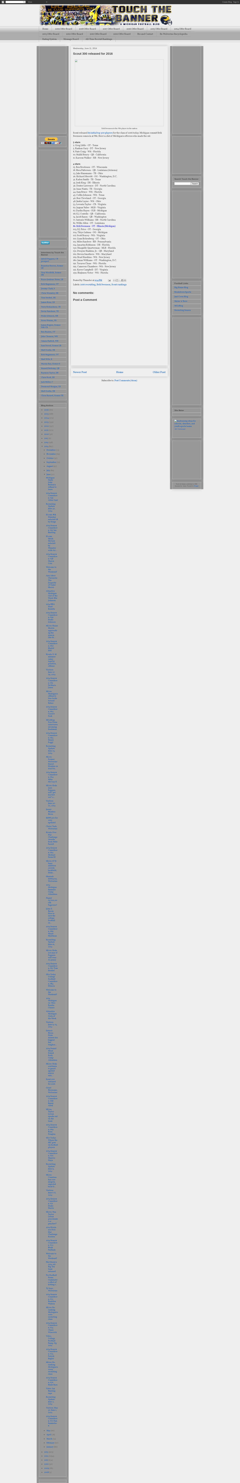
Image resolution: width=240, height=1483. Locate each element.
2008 (46, 1472)
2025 (46, 414)
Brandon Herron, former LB (52, 267)
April (49, 1434)
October (50, 458)
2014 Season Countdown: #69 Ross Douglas (52, 1130)
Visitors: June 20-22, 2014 (51, 803)
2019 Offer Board (63, 29)
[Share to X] (119, 280)
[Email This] (114, 280)
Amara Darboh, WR (49, 341)
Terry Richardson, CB (51, 307)
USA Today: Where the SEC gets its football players (52, 1143)
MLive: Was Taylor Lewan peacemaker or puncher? (52, 1218)
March (50, 1439)
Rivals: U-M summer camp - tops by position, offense (51, 660)
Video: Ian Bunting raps (50, 1391)
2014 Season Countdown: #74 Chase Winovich (52, 1328)
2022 (46, 426)
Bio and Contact (145, 34)
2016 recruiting (88, 284)
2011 (46, 1460)
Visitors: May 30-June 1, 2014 (52, 1410)
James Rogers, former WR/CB (51, 326)
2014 (46, 446)
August (50, 466)
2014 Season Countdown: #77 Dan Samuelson (52, 1421)
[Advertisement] (52, 88)
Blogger (196, 486)
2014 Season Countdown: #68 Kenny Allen (52, 1101)
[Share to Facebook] (122, 280)
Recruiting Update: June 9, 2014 (51, 1167)
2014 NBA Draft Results (50, 606)
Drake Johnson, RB (49, 316)
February (51, 1443)
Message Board (71, 39)
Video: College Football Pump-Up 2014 (51, 1341)
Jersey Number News (50, 812)
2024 (46, 418)
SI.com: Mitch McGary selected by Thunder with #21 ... (52, 543)
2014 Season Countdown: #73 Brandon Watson (52, 1299)
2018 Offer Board (87, 29)
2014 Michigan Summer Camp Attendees (51, 890)
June (49, 474)
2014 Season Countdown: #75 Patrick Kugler (52, 1354)
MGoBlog (178, 306)
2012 (46, 1456)
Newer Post (80, 372)
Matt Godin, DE (48, 350)
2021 (46, 430)
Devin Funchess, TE (50, 311)
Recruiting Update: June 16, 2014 (51, 943)
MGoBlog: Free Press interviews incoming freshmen (52, 725)
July (49, 470)
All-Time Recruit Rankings (99, 39)
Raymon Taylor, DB (49, 373)
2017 (46, 438)
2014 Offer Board (182, 29)
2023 (46, 422)
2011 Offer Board (98, 34)
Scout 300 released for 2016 (51, 1081)
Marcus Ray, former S (50, 364)
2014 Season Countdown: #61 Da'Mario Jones (52, 683)
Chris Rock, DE (48, 377)
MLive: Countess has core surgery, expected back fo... (51, 1181)
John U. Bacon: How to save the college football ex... (50, 916)
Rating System (49, 39)
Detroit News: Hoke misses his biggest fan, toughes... (52, 1037)
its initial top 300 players (100, 133)
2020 (46, 434)
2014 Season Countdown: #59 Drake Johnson (52, 617)
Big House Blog (181, 287)
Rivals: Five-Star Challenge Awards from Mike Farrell (52, 838)
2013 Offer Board (50, 34)
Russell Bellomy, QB (50, 368)
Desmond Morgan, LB (51, 386)
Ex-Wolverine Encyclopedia (173, 34)
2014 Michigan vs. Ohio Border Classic (51, 1003)
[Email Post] (109, 280)
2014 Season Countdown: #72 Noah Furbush (52, 1245)
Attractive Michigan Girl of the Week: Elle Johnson (52, 596)
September (52, 462)
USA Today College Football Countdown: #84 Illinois (52, 980)
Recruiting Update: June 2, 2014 (51, 1400)
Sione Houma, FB (49, 320)
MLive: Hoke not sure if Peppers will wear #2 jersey (51, 955)
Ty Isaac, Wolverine (51, 1289)
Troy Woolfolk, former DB (51, 273)
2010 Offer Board (122, 34)
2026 (46, 410)
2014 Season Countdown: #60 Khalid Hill (52, 646)
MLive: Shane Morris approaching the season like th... (52, 632)
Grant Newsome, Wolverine (52, 1090)
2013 (46, 1452)
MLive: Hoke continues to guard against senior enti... (51, 1070)
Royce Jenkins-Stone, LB (52, 279)
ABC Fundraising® (180, 429)
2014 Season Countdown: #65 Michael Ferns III (52, 853)
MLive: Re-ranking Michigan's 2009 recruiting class (52, 1368)
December (51, 450)
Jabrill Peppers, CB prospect (49, 260)
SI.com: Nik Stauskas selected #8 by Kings (52, 518)
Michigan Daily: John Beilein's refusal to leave (51, 484)
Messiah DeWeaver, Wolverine (51, 879)
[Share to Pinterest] (125, 280)
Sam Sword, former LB (51, 345)
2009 (46, 1468)
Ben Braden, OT (48, 332)
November (51, 454)
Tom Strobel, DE (48, 298)
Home (45, 29)
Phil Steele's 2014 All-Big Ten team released (51, 1267)
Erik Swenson (103, 284)
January (50, 1447)
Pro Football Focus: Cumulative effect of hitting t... (52, 1280)
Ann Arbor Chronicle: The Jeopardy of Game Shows (52, 581)
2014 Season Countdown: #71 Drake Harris (52, 1204)
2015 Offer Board (158, 29)
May (49, 1430)
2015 (46, 442)
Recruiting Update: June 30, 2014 (51, 507)
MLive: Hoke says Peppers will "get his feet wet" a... (51, 791)
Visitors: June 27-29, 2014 (50, 672)
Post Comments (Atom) (125, 380)
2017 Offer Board (111, 29)
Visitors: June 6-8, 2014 (51, 1192)
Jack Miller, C (47, 382)
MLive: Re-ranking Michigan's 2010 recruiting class (52, 1313)
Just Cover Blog (181, 296)
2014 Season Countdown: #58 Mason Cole (52, 559)
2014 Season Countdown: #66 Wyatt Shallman (52, 931)
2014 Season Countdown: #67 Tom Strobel (52, 967)
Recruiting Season (182, 310)
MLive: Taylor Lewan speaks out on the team (52, 1115)
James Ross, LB (48, 302)
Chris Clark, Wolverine (51, 827)
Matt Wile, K (46, 359)
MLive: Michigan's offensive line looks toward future (52, 697)
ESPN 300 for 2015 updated (52, 820)
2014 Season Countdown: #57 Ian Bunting (52, 529)
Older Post (159, 372)
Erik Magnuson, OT (50, 284)
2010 (46, 1464)
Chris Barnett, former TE (52, 395)
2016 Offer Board (135, 29)
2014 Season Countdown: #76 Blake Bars (52, 1381)
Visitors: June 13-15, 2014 (51, 1024)
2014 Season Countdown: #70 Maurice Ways (52, 1156)
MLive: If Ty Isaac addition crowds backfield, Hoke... (51, 867)
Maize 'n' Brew (180, 301)
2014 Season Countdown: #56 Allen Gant (52, 497)
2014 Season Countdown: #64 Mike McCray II (52, 777)
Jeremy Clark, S (48, 288)
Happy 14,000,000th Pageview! (51, 901)
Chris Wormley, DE (49, 293)
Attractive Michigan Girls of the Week (51, 1015)
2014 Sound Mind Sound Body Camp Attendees (51, 1054)
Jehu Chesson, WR (49, 336)
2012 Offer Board (74, 34)
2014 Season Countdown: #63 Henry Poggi (52, 738)
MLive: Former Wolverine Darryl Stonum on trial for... (52, 763)
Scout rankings (119, 284)
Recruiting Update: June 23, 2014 (51, 749)
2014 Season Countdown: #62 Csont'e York (52, 712)
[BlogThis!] (117, 280)
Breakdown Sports (182, 292)
